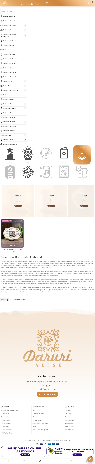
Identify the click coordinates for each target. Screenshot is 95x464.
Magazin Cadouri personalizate (9, 410)
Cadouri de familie (9, 16)
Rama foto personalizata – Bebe (12, 249)
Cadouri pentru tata (9, 117)
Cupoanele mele (69, 420)
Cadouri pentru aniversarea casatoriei (11, 35)
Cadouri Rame (5, 426)
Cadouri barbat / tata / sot (10, 63)
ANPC (34, 426)
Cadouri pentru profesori (10, 90)
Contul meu (68, 410)
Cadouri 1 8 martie (8, 86)
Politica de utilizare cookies (40, 423)
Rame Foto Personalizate (19, 299)
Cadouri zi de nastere (9, 108)
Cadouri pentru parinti (9, 77)
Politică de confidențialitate (40, 430)
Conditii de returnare (39, 417)
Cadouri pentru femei (9, 41)
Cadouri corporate (8, 99)
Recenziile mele (69, 426)
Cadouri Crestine (8, 139)
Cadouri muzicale (6, 430)
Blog (34, 410)
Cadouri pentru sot (8, 45)
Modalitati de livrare (38, 413)
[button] (10, 155)
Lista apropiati (69, 413)
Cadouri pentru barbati (9, 72)
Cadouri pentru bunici (9, 126)
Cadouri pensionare (9, 130)
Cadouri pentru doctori (9, 121)
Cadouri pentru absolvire (10, 144)
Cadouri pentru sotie (9, 54)
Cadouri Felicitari (5, 423)
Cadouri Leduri (5, 417)
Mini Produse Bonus (7, 433)
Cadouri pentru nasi (9, 21)
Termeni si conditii (38, 420)
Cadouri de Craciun (8, 104)
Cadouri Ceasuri (5, 420)
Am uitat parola (69, 430)
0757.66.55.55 (48, 394)
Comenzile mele (69, 417)
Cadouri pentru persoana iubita (12, 68)
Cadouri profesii (8, 81)
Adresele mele (69, 423)
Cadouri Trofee (5, 413)
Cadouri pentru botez (9, 25)
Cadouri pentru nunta (9, 30)
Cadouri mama (7, 95)
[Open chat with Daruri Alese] (90, 459)
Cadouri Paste (7, 135)
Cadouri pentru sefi (8, 113)
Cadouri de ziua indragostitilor (12, 50)
